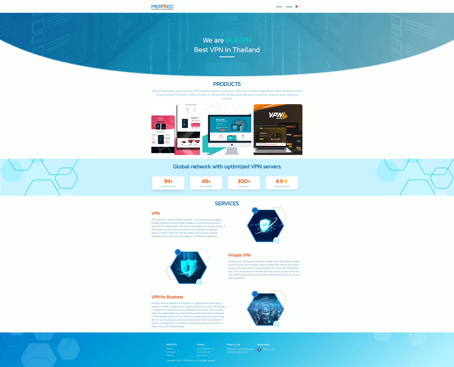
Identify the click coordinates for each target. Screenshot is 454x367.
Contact (289, 6)
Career (279, 6)
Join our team (202, 355)
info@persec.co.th (208, 348)
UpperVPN (170, 355)
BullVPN (169, 349)
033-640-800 (204, 352)
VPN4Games (171, 352)
